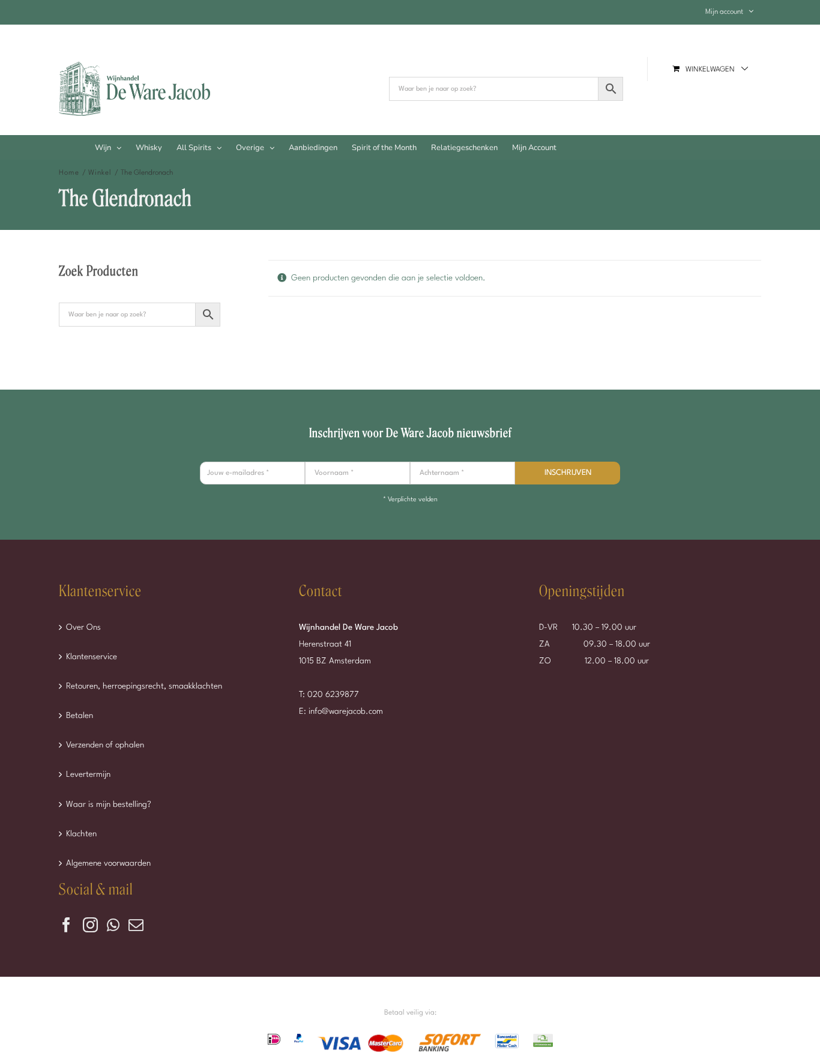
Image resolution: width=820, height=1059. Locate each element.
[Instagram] (90, 924)
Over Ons (83, 627)
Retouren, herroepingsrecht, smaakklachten (144, 686)
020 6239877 (333, 694)
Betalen (79, 715)
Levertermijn (88, 774)
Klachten (81, 834)
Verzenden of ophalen (105, 745)
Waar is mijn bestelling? (108, 804)
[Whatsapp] (113, 924)
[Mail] (135, 924)
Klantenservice (91, 657)
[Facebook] (66, 924)
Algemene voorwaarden (108, 863)
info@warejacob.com (346, 711)
